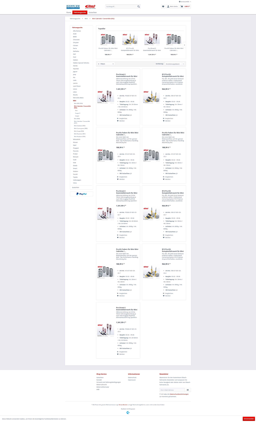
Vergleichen (123, 118)
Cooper (77, 116)
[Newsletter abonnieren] (188, 390)
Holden (75, 60)
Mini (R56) (77, 118)
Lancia (75, 83)
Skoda (75, 165)
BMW (75, 37)
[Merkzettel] (163, 7)
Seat (74, 163)
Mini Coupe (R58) (79, 131)
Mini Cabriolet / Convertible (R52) (82, 107)
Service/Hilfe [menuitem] (185, 2)
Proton (75, 154)
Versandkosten (123, 405)
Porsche (75, 151)
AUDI (74, 34)
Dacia (75, 48)
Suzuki (75, 174)
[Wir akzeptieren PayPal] (81, 194)
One (76, 110)
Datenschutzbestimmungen (179, 394)
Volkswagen (77, 180)
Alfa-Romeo (77, 31)
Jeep (74, 74)
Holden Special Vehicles (81, 63)
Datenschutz (132, 377)
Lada (74, 80)
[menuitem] (123, 7)
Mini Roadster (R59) (79, 136)
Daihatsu (76, 51)
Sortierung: (160, 64)
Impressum (132, 380)
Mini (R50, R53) (78, 103)
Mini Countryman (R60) (81, 128)
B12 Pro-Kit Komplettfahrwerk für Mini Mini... (130, 49)
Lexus (75, 89)
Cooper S (77, 113)
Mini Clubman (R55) (79, 126)
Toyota (75, 177)
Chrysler (76, 42)
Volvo (75, 183)
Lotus (75, 92)
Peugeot (76, 148)
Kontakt (99, 380)
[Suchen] (138, 7)
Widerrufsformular (102, 387)
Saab (74, 160)
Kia (74, 77)
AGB (97, 389)
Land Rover (77, 86)
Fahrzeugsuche (77, 27)
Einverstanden (249, 419)
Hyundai (76, 69)
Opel (74, 145)
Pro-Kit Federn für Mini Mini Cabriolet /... (108, 49)
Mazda (75, 95)
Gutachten (75, 187)
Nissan (75, 142)
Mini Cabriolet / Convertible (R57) (82, 122)
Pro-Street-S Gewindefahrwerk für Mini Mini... (152, 49)
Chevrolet (76, 40)
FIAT (74, 54)
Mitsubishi (76, 139)
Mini (74, 101)
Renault (75, 157)
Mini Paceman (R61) (80, 134)
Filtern (102, 64)
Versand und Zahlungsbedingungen (108, 382)
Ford (74, 57)
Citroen (75, 45)
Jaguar (75, 72)
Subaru (75, 171)
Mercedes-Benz (78, 98)
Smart (75, 168)
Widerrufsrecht (101, 385)
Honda (75, 66)
